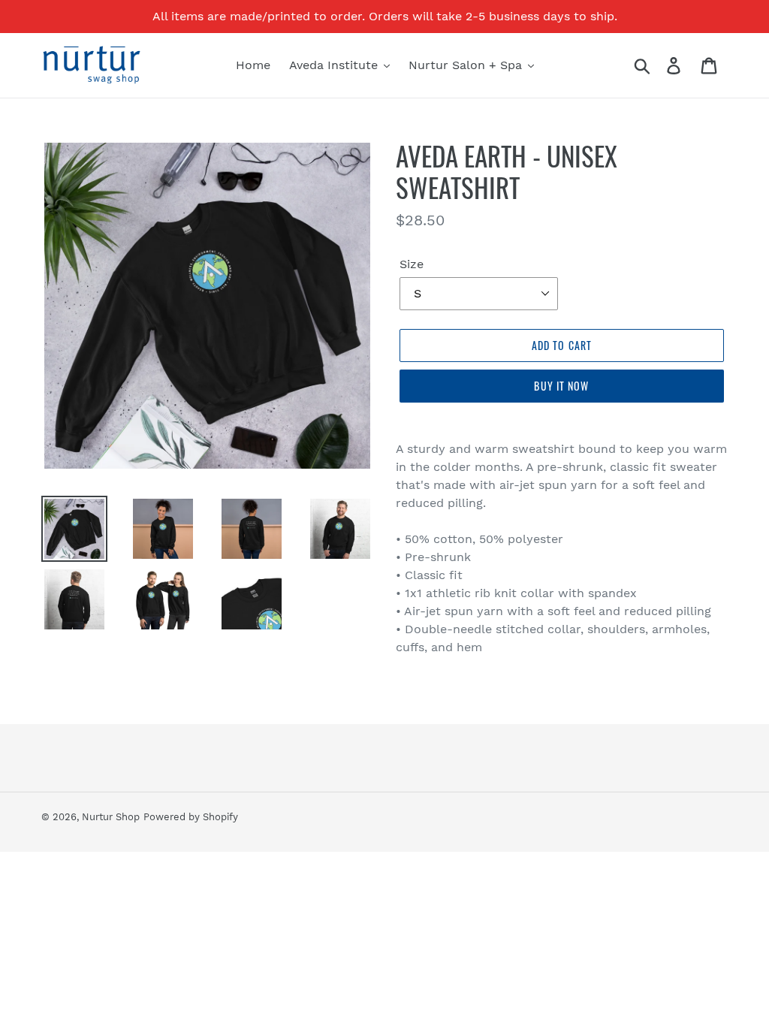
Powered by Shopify (190, 816)
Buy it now (561, 386)
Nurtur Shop (111, 816)
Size (412, 264)
